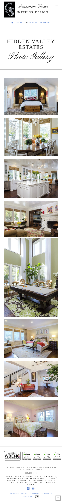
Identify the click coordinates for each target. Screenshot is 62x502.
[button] (56, 7)
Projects (47, 493)
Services (35, 493)
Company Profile (19, 493)
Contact (28, 496)
